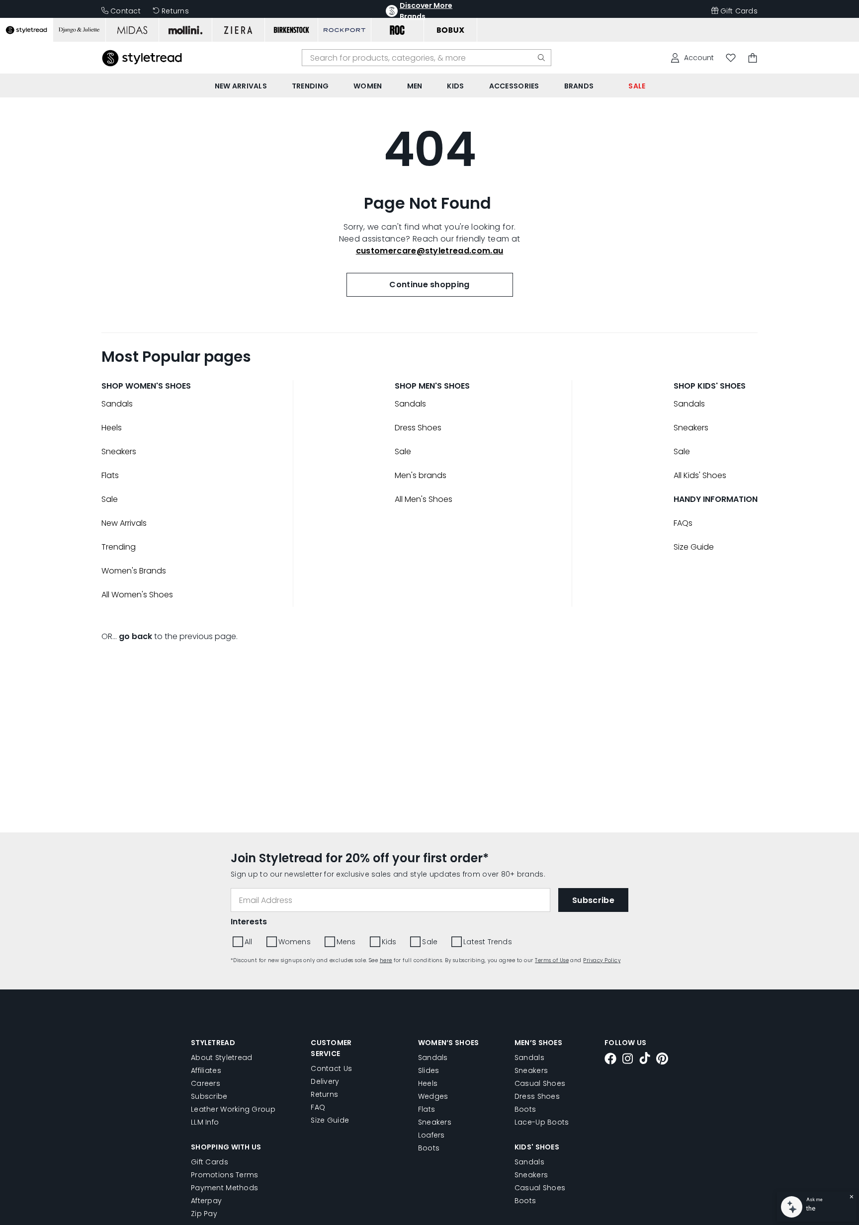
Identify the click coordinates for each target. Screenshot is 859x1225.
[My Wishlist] (731, 58)
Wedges (433, 1096)
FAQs (683, 523)
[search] (541, 58)
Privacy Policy (601, 960)
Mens (346, 942)
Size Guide (694, 547)
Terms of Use (552, 960)
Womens (294, 942)
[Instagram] (627, 1060)
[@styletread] (644, 1059)
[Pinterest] (662, 1060)
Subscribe (209, 1096)
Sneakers (118, 451)
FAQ (318, 1107)
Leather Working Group (233, 1109)
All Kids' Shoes (700, 475)
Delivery (325, 1081)
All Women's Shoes (137, 594)
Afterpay (206, 1201)
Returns (175, 11)
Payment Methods (224, 1188)
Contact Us (331, 1068)
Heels (111, 427)
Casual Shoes (540, 1083)
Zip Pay (204, 1214)
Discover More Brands (426, 10)
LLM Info (205, 1122)
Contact (125, 11)
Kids (389, 942)
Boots (428, 1148)
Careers (205, 1083)
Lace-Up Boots (542, 1122)
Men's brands (420, 475)
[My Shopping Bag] (753, 58)
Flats (110, 475)
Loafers (431, 1135)
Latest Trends (487, 942)
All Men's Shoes (423, 499)
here (386, 960)
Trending (118, 547)
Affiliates (206, 1070)
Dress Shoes (418, 427)
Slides (428, 1070)
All (249, 942)
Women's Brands (133, 570)
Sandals (117, 403)
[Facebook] (610, 1060)
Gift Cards (739, 11)
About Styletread (221, 1057)
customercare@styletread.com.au (430, 250)
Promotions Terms (224, 1175)
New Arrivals (124, 523)
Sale (109, 499)
